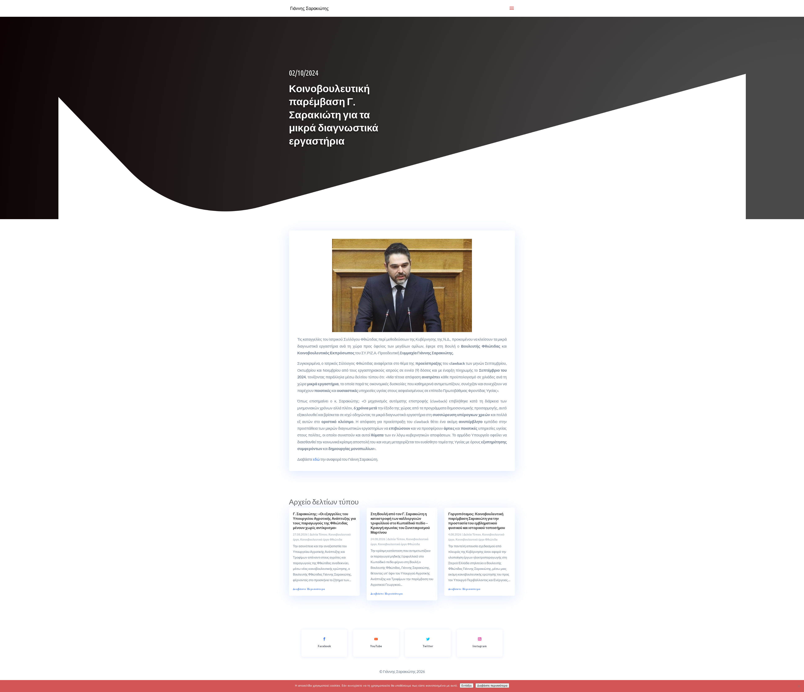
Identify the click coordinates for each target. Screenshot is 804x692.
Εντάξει (466, 685)
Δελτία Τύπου (318, 534)
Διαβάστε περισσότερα (492, 685)
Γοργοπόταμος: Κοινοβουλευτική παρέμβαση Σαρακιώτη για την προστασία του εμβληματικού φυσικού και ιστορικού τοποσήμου (476, 521)
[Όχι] (799, 686)
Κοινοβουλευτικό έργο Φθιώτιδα (321, 539)
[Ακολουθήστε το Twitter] (428, 639)
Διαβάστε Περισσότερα (309, 589)
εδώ (316, 459)
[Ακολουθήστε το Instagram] (479, 639)
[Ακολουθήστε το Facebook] (324, 639)
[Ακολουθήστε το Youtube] (376, 639)
